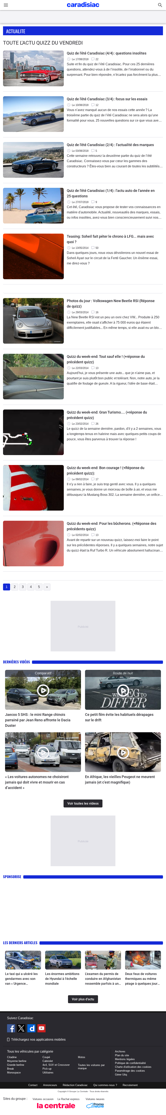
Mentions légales (125, 1059)
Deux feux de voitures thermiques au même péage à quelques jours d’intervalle (142, 979)
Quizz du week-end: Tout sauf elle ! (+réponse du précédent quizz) (106, 359)
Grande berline (15, 1064)
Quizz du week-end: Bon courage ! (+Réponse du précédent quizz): (105, 470)
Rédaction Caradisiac (75, 1085)
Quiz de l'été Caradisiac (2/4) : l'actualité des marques (110, 145)
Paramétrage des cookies (130, 1070)
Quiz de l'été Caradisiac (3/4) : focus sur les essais (107, 99)
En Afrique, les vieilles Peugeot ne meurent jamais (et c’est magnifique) (120, 779)
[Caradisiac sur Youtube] (41, 1029)
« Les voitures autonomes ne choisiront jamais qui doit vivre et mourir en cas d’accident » (37, 782)
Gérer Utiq (121, 1074)
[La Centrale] (56, 1109)
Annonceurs (50, 1085)
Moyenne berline (16, 1061)
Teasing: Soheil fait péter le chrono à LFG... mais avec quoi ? (110, 239)
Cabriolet (48, 1061)
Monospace (14, 1072)
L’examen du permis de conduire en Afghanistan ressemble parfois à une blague (103, 979)
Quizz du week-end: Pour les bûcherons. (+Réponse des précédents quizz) (111, 526)
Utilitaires (48, 1072)
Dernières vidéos (16, 661)
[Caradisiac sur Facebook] (11, 1029)
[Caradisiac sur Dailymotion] (31, 1029)
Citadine (12, 1057)
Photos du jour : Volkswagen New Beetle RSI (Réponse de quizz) (111, 303)
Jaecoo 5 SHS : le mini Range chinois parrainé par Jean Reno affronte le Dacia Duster (37, 720)
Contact (32, 1085)
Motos (81, 1057)
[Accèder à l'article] (43, 690)
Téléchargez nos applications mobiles (38, 1039)
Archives (120, 1051)
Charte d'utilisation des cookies (133, 1066)
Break (10, 1068)
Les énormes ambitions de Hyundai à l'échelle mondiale (62, 979)
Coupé (46, 1057)
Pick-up (47, 1068)
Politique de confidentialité (130, 1063)
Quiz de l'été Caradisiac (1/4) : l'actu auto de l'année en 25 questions (111, 193)
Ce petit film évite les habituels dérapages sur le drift (119, 717)
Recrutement (130, 1085)
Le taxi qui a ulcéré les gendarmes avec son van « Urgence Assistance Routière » (21, 979)
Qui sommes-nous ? (105, 1085)
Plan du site (122, 1055)
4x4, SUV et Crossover (56, 1064)
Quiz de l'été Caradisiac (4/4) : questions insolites (106, 53)
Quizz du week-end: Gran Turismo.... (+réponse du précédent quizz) (107, 415)
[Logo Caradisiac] (83, 8)
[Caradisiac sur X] (21, 1029)
